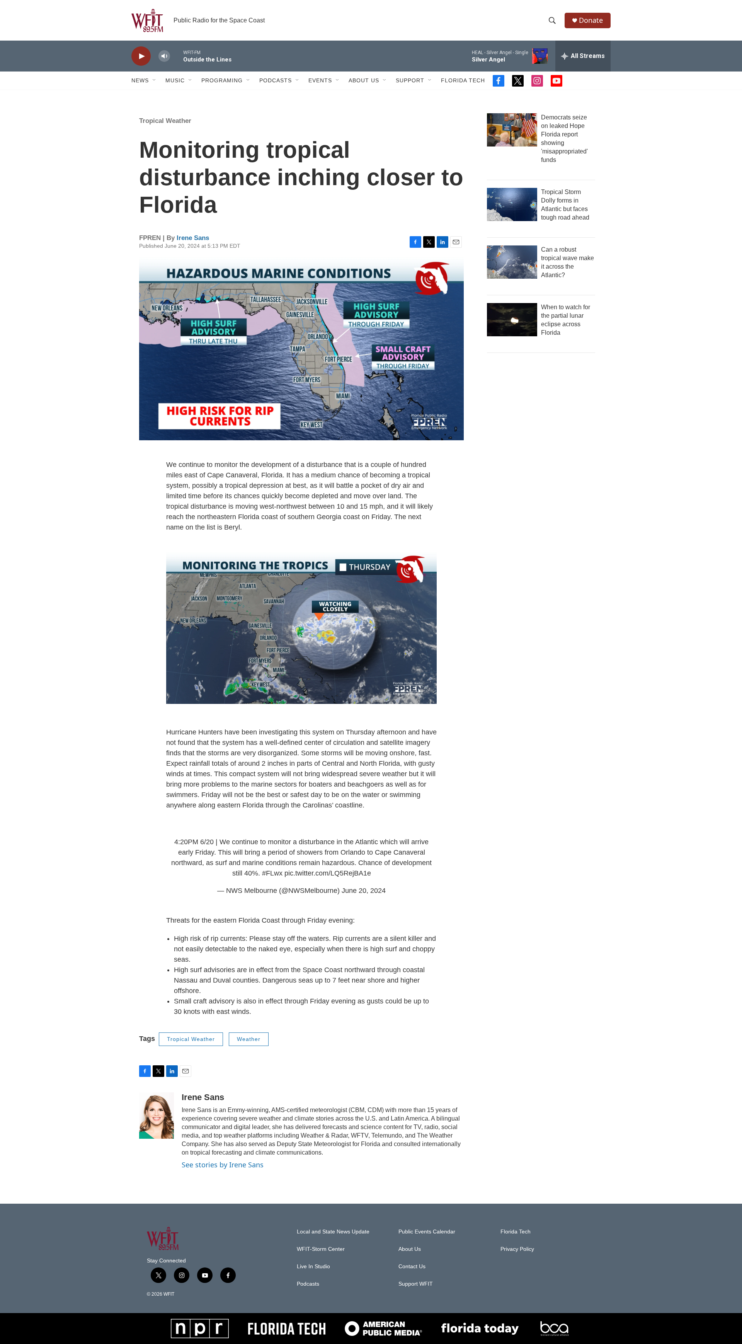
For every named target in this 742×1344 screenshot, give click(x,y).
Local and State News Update (333, 1232)
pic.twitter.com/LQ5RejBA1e (327, 873)
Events (320, 80)
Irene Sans (193, 238)
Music (175, 80)
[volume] (164, 56)
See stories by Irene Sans (223, 1164)
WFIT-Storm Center (321, 1249)
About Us (364, 80)
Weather (248, 1039)
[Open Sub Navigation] (154, 80)
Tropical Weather (165, 120)
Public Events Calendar (426, 1232)
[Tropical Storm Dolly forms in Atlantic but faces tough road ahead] (512, 204)
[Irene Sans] (156, 1115)
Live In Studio (313, 1266)
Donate (591, 20)
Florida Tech (463, 80)
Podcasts (275, 80)
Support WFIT (415, 1284)
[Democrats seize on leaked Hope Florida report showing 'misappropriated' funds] (512, 129)
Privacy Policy (517, 1249)
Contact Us (411, 1266)
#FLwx (272, 873)
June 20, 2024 (364, 890)
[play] (141, 56)
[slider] (176, 56)
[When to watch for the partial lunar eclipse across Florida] (512, 319)
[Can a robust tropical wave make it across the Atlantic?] (512, 262)
